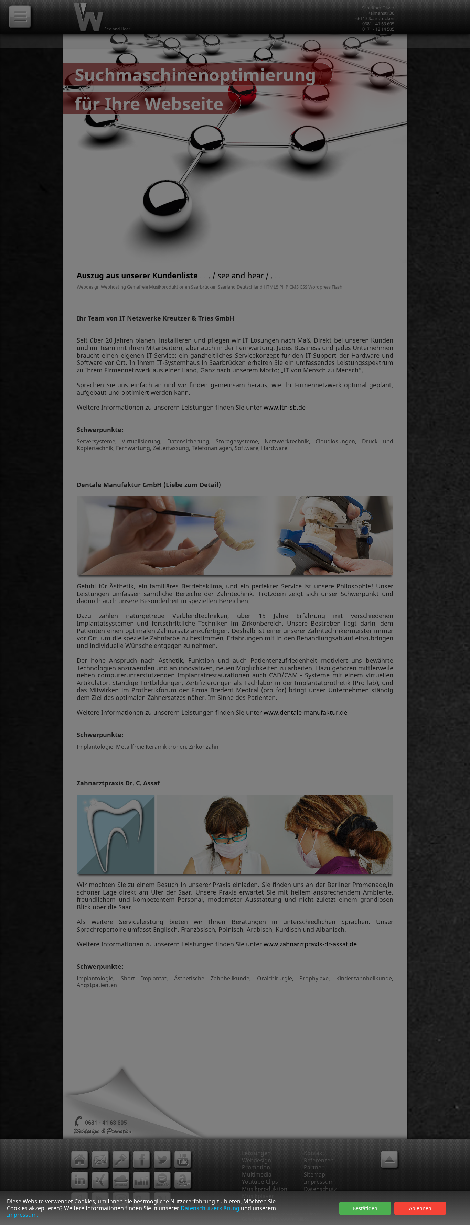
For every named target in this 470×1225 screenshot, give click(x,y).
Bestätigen (365, 1208)
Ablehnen (420, 1208)
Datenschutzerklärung (210, 1208)
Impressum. (22, 1214)
